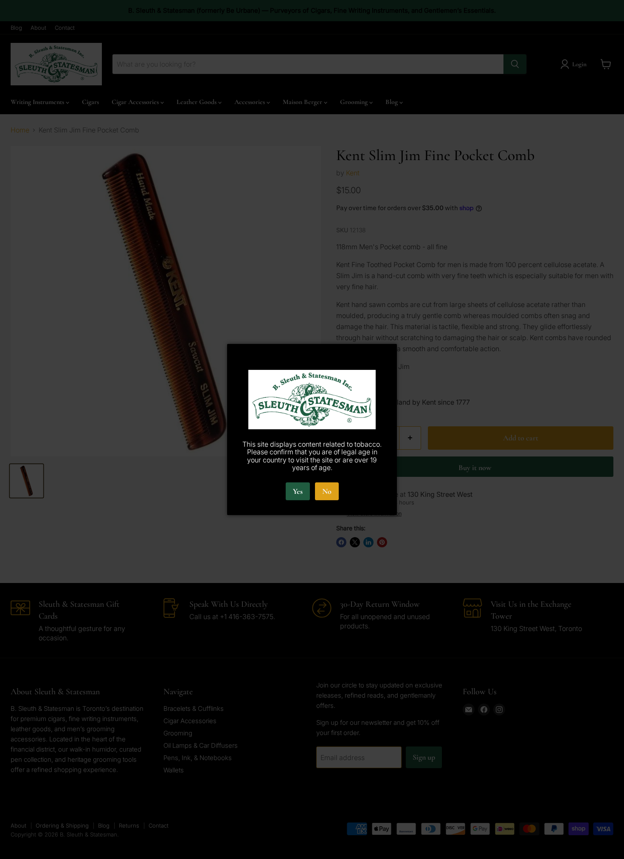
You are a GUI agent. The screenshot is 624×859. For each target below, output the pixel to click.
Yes (298, 491)
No (327, 491)
